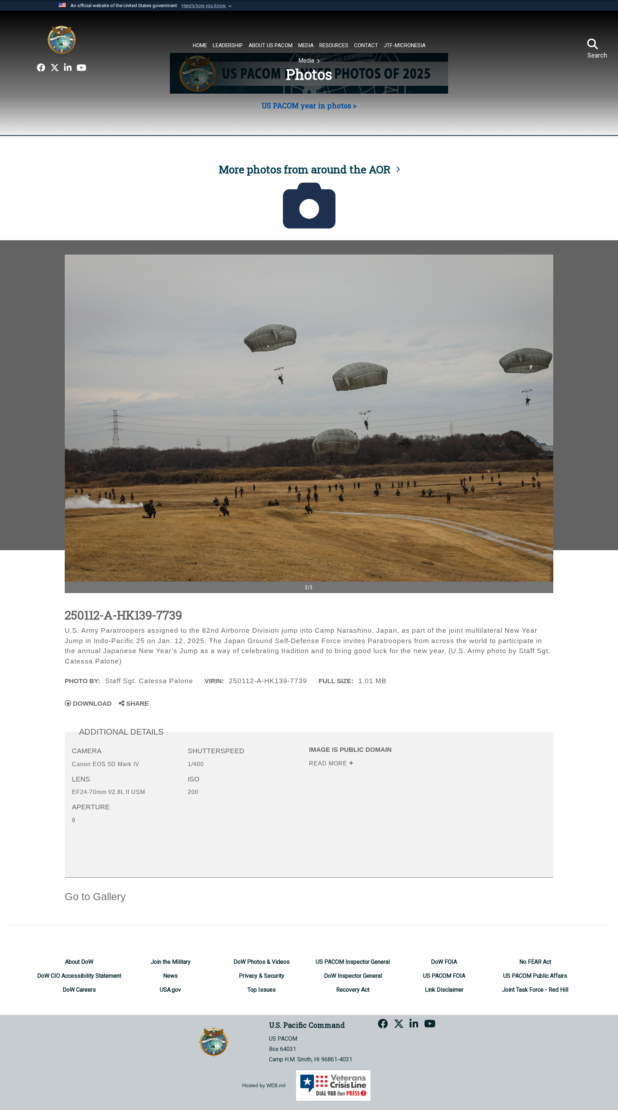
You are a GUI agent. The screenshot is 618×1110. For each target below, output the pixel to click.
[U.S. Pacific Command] (61, 39)
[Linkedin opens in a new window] (68, 68)
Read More (329, 763)
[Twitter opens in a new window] (54, 68)
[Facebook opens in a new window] (41, 68)
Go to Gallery (95, 896)
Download (91, 703)
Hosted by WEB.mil (263, 1085)
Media (306, 60)
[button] (207, 5)
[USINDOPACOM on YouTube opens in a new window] (81, 68)
